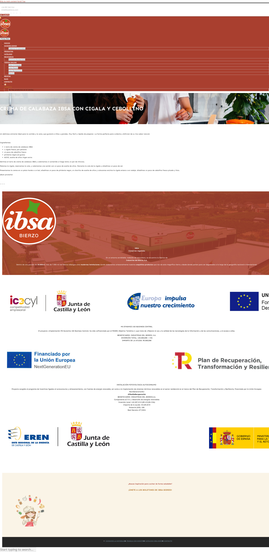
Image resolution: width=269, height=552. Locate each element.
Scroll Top (21, 1)
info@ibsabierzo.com (9, 10)
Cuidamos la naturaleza (17, 49)
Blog (6, 79)
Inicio (7, 43)
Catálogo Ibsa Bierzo (155, 541)
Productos (8, 51)
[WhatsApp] (16, 12)
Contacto (8, 82)
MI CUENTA (5, 15)
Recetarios (9, 57)
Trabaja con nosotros (136, 541)
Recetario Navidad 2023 (17, 60)
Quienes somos (10, 46)
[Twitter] (5, 12)
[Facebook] (1, 12)
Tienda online (10, 62)
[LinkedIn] (3, 12)
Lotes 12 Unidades (15, 65)
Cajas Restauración (15, 71)
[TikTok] (18, 12)
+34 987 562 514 (7, 7)
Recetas (7, 76)
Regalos (11, 73)
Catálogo (8, 54)
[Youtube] (13, 12)
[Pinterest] (11, 12)
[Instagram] (8, 12)
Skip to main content (8, 1)
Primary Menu (5, 39)
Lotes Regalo (13, 68)
